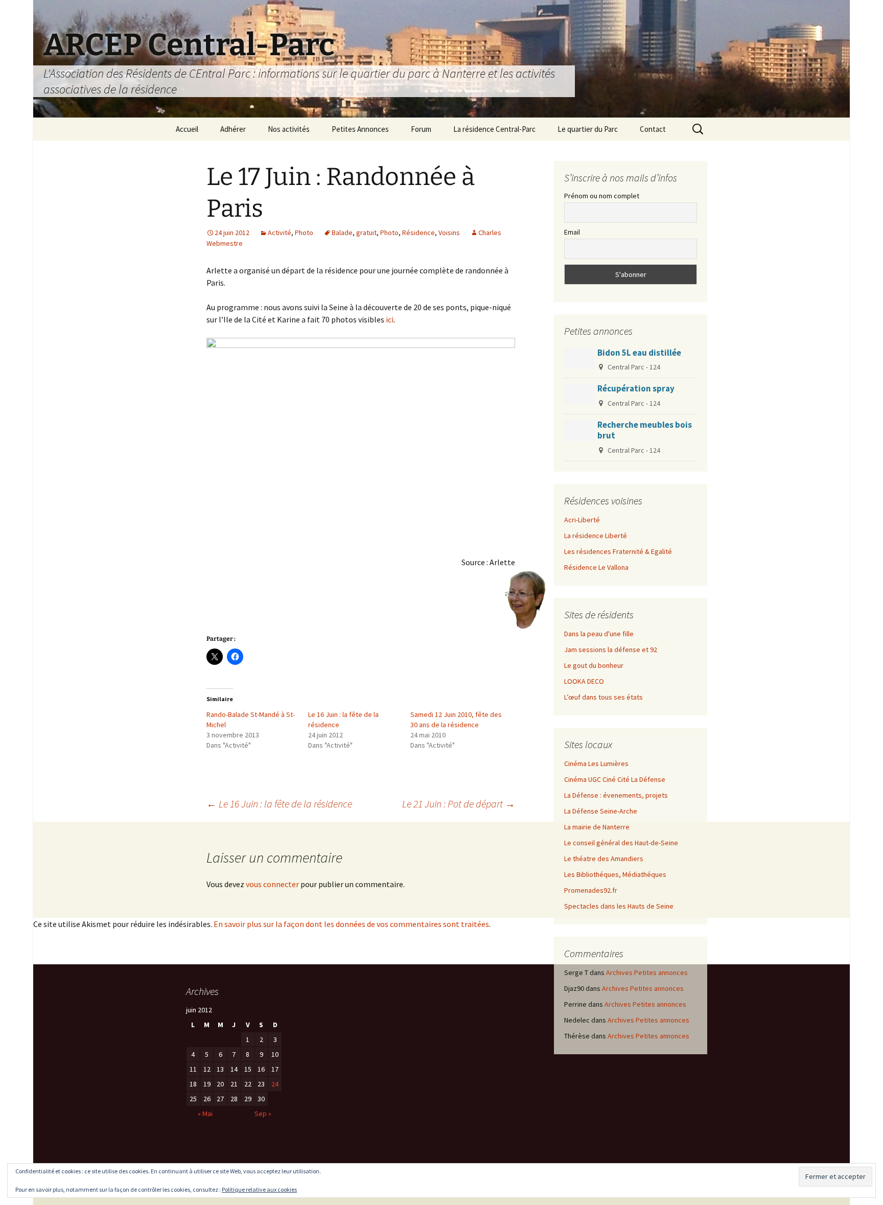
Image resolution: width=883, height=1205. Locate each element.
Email (572, 232)
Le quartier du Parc (587, 129)
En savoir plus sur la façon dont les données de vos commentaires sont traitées (351, 924)
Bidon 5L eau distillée (639, 352)
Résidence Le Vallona (596, 567)
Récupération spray (636, 388)
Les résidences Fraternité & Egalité (618, 551)
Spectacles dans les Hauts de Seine (618, 906)
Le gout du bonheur (593, 665)
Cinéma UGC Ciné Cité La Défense (614, 779)
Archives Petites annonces (647, 972)
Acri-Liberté (582, 519)
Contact (653, 129)
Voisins (449, 232)
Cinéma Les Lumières (596, 763)
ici (389, 319)
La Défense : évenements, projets (616, 795)
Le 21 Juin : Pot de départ (458, 803)
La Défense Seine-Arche (600, 811)
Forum (421, 129)
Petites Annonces (360, 129)
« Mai (205, 1113)
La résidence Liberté (595, 535)
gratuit (366, 232)
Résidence (418, 232)
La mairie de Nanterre (597, 826)
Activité (279, 232)
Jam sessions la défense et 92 (610, 649)
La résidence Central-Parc (494, 129)
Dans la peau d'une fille (599, 633)
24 (274, 1083)
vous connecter (272, 884)
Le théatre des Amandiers (603, 858)
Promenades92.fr (590, 890)
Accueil (187, 129)
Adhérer (233, 129)
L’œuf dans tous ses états (603, 697)
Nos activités (289, 129)
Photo (304, 232)
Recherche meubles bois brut (644, 430)
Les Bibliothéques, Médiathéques (615, 874)
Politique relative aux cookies (259, 1189)
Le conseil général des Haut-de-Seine (621, 842)
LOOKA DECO (584, 681)
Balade (342, 232)
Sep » (262, 1113)
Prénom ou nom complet (601, 195)
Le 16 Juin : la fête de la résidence (279, 803)
